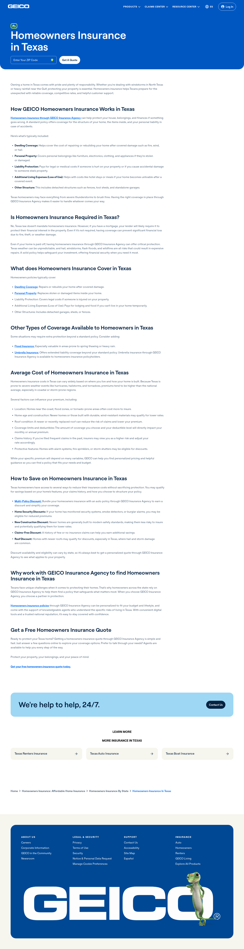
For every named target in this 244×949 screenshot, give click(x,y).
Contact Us (131, 842)
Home (14, 791)
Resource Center (184, 6)
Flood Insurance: (25, 346)
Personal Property (25, 293)
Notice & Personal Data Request (92, 858)
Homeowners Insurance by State (108, 791)
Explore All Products (187, 863)
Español (129, 858)
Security (78, 853)
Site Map (129, 853)
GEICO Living (183, 858)
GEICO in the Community (36, 853)
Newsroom (27, 858)
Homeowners (183, 847)
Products (130, 6)
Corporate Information (35, 847)
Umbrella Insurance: (27, 352)
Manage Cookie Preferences (90, 863)
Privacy (77, 842)
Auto (178, 842)
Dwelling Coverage (26, 286)
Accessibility (131, 847)
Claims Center (155, 6)
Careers (26, 842)
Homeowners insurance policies (30, 605)
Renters (180, 853)
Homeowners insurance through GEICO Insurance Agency (46, 117)
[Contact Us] (215, 705)
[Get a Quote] (69, 60)
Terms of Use (80, 847)
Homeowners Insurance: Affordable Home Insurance (53, 791)
